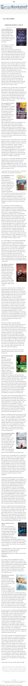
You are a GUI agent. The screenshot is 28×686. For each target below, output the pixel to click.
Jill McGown (14, 670)
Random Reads (5, 667)
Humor (19, 666)
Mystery (23, 666)
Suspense (23, 667)
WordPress (7, 682)
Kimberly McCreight (21, 670)
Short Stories (18, 667)
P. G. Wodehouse (6, 671)
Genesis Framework (18, 682)
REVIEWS (10, 667)
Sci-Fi (13, 667)
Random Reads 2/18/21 (14, 25)
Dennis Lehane (8, 670)
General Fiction (14, 666)
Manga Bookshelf (14, 8)
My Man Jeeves (11, 178)
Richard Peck (13, 671)
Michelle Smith (18, 27)
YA (25, 667)
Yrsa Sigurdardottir (20, 671)
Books (9, 666)
